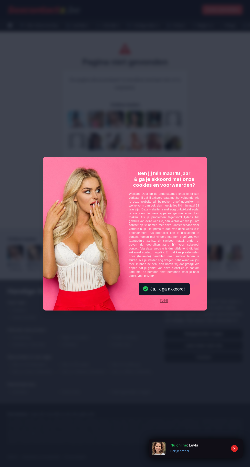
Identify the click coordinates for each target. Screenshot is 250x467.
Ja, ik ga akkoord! (167, 289)
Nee (164, 300)
